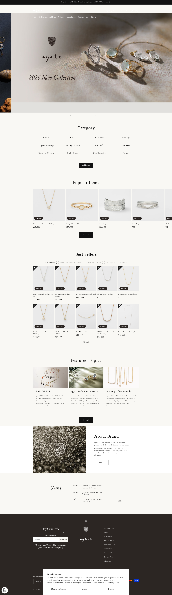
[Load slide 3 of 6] (81, 115)
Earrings (126, 137)
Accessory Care (109, 545)
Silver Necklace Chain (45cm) (127, 332)
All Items (86, 165)
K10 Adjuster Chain (82, 332)
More (101, 462)
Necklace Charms (46, 153)
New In (46, 137)
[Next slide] (95, 115)
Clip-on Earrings (46, 145)
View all (86, 235)
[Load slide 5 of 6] (87, 115)
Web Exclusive (99, 153)
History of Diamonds (118, 391)
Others (126, 153)
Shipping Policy (109, 528)
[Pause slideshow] (101, 115)
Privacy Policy (113, 582)
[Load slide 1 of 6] (75, 115)
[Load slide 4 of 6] (84, 115)
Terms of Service (110, 553)
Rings (72, 137)
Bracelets (126, 145)
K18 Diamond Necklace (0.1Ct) (86, 294)
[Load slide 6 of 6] (90, 115)
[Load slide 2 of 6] (78, 115)
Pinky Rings (72, 153)
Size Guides (108, 536)
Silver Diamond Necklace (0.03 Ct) (43, 295)
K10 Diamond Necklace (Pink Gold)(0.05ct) (106, 333)
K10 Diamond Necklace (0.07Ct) (40, 333)
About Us (107, 561)
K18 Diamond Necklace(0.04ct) (128, 294)
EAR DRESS (43, 391)
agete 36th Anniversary (84, 391)
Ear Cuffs (99, 145)
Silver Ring (102, 224)
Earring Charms (73, 145)
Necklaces (99, 137)
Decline (111, 589)
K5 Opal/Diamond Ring (73, 224)
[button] (43, 17)
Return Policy (109, 541)
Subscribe (63, 539)
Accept (84, 589)
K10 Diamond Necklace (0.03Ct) (43, 224)
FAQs (106, 532)
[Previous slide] (70, 115)
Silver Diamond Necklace (105, 294)
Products (121, 262)
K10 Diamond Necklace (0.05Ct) (62, 333)
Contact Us (108, 549)
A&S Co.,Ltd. (42, 589)
